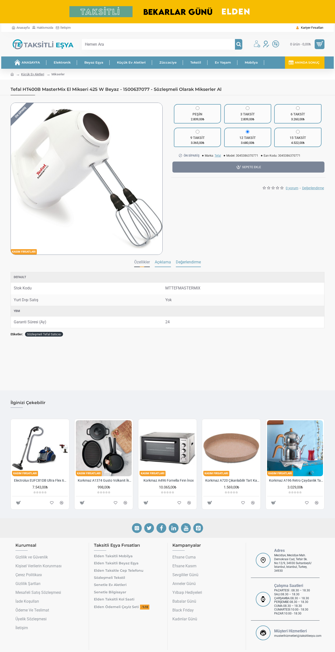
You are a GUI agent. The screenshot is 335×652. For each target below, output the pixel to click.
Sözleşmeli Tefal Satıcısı (44, 334)
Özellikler (142, 262)
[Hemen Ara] (238, 44)
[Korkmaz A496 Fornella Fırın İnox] (167, 448)
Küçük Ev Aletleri (32, 74)
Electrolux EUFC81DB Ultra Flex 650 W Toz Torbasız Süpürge (41, 480)
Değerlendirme (188, 262)
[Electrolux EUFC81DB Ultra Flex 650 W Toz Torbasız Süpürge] (40, 448)
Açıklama (163, 262)
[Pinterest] (198, 528)
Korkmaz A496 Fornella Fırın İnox (168, 480)
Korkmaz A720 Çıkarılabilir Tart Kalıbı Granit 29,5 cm (232, 480)
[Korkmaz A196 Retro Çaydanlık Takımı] (295, 448)
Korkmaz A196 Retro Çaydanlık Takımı (296, 480)
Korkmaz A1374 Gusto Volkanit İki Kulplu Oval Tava (105, 480)
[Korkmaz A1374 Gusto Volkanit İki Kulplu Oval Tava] (104, 448)
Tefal (218, 155)
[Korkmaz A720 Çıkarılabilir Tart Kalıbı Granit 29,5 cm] (231, 448)
